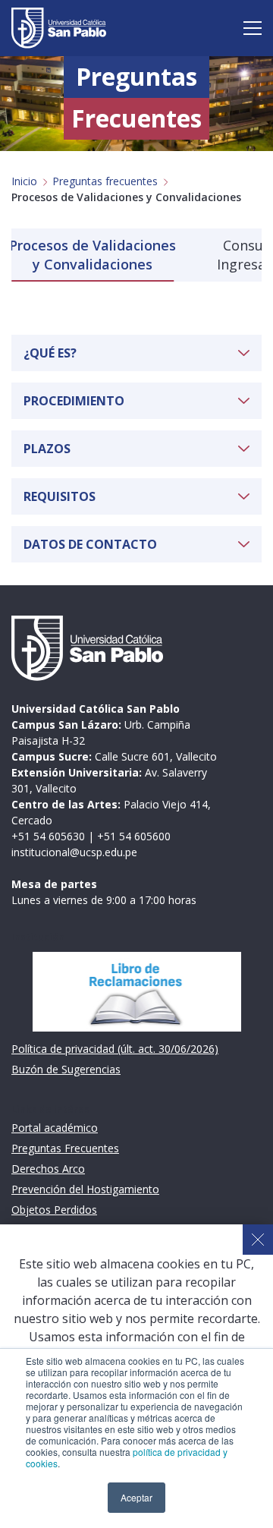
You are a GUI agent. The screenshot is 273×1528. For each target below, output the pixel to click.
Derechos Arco (48, 1168)
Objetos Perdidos (54, 1209)
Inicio (24, 181)
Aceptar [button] (136, 1497)
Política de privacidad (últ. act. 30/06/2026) (114, 1048)
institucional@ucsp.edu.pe (74, 852)
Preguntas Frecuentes (65, 1148)
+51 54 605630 (48, 836)
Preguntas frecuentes (105, 181)
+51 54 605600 (134, 836)
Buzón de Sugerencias (66, 1069)
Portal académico (54, 1127)
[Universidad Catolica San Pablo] (58, 28)
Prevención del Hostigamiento (85, 1189)
